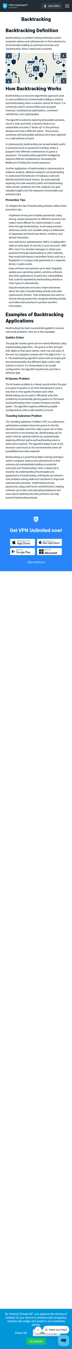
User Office (54, 6)
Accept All (36, 1341)
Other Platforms (36, 562)
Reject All (21, 1332)
